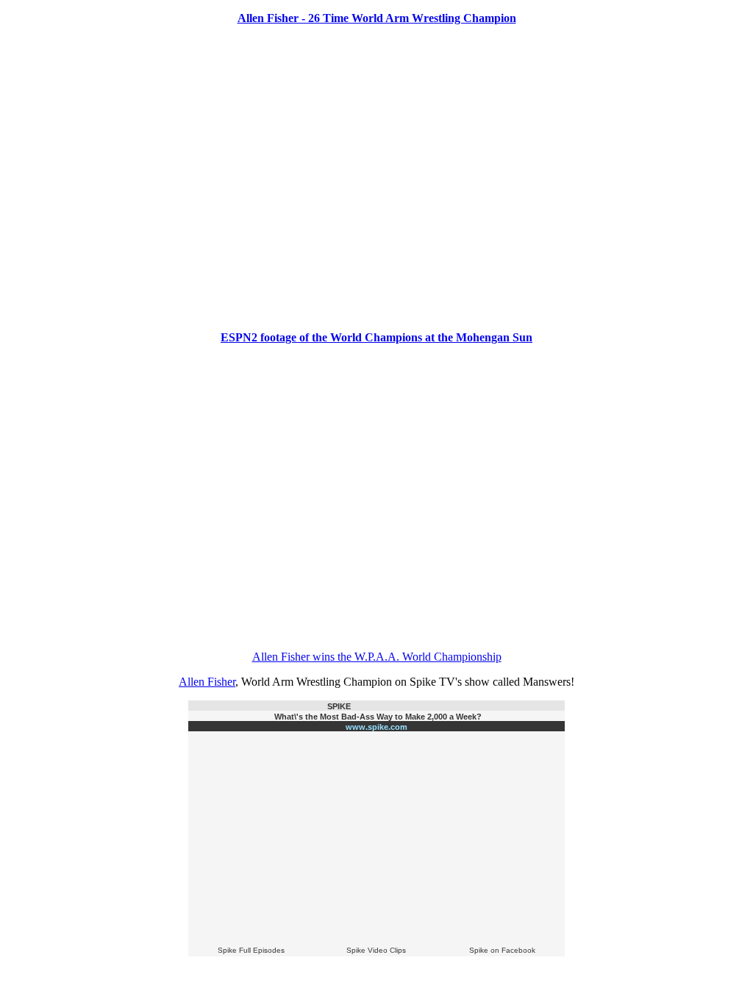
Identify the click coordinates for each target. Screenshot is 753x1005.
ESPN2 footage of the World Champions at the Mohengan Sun (376, 337)
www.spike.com (376, 726)
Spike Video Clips (376, 950)
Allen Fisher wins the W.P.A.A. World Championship (377, 656)
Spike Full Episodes (251, 950)
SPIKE (339, 706)
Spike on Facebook (502, 950)
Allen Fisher (207, 681)
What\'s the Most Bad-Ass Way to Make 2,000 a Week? (378, 716)
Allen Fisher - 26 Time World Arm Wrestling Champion (377, 18)
